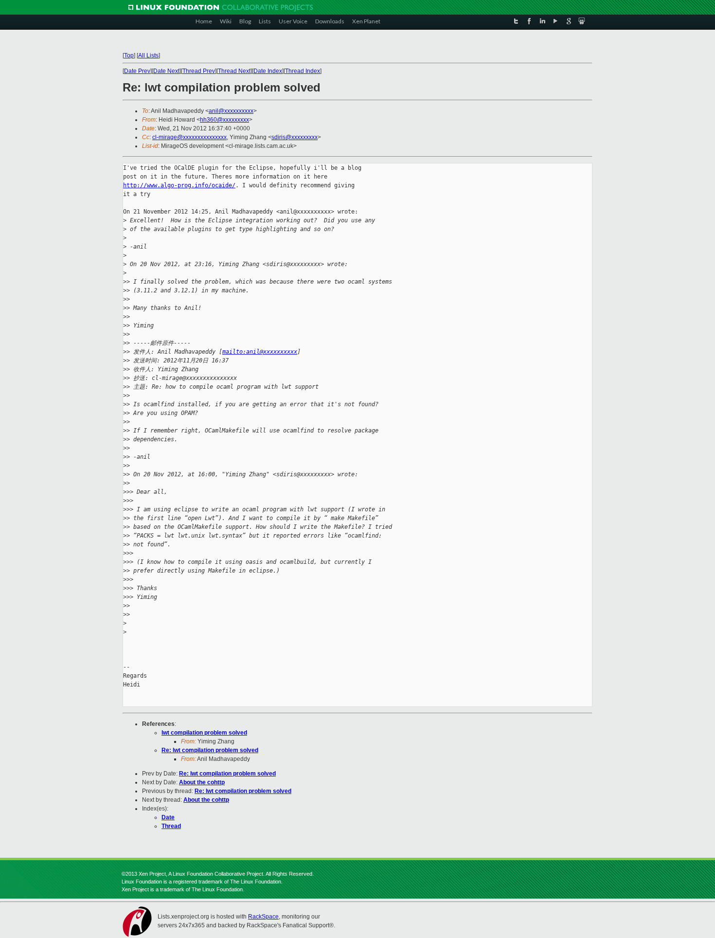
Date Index (267, 71)
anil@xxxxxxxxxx (231, 111)
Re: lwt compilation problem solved (209, 750)
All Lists (148, 55)
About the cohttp (202, 782)
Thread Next (234, 71)
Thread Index (302, 71)
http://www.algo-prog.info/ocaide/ (179, 185)
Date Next (166, 71)
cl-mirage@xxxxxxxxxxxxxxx (189, 137)
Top (129, 55)
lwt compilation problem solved (204, 732)
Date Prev (137, 71)
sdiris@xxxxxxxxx (294, 137)
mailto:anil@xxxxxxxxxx (259, 351)
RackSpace (263, 916)
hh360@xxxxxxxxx (224, 119)
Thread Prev (198, 71)
